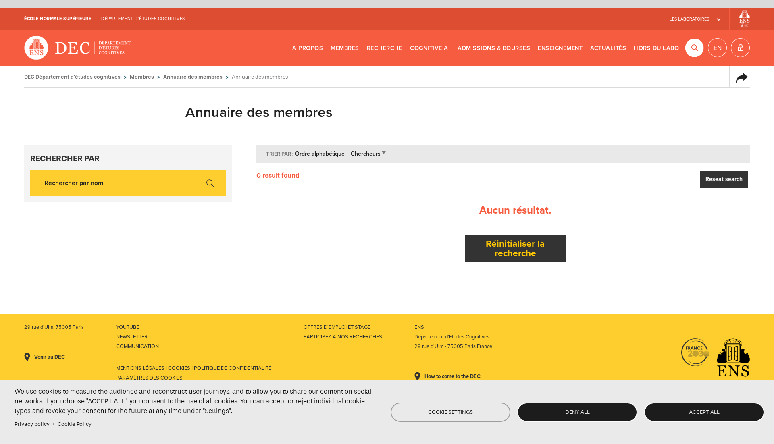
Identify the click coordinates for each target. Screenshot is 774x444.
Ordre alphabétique (320, 153)
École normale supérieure (57, 18)
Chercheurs (369, 153)
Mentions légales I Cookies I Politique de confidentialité (193, 368)
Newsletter (132, 337)
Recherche (385, 48)
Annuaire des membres (193, 77)
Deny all (577, 412)
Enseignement (560, 48)
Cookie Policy (75, 424)
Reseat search (724, 179)
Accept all (704, 412)
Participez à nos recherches (343, 337)
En (718, 48)
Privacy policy (32, 424)
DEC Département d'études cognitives (77, 48)
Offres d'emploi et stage (337, 327)
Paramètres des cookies (149, 378)
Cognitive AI (430, 48)
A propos (307, 48)
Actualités (608, 48)
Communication (137, 346)
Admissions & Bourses (494, 48)
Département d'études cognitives (143, 18)
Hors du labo (656, 48)
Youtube (127, 327)
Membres (345, 48)
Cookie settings (450, 412)
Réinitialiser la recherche (515, 248)
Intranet (740, 47)
